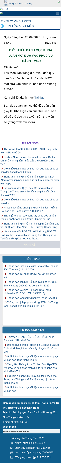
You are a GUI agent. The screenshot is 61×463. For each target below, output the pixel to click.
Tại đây (39, 97)
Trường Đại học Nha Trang (20, 3)
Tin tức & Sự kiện (20, 26)
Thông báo (32, 259)
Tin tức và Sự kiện (16, 21)
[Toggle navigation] (57, 13)
